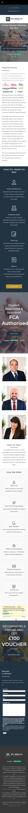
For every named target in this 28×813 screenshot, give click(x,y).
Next (23, 611)
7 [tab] (18, 619)
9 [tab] (22, 619)
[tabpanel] (14, 611)
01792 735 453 (16, 7)
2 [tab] (7, 619)
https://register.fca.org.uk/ (9, 789)
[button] (12, 56)
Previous (5, 611)
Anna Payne (14, 433)
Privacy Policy (12, 804)
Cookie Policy (20, 804)
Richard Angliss (14, 375)
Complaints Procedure (14, 806)
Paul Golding (14, 404)
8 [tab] (20, 619)
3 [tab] (9, 619)
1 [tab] (5, 619)
